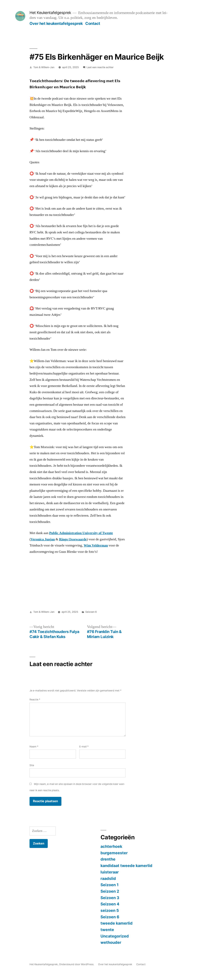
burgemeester (114, 852)
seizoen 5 (109, 910)
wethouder (110, 942)
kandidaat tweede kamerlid (126, 865)
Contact (92, 23)
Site (32, 765)
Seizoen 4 (109, 904)
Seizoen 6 (91, 611)
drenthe (107, 859)
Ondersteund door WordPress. (77, 964)
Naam (34, 746)
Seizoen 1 (109, 884)
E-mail (84, 746)
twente (107, 929)
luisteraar (109, 872)
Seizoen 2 (109, 891)
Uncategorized (114, 936)
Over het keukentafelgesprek (56, 23)
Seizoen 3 (109, 897)
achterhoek (111, 846)
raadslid (108, 878)
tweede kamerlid (116, 923)
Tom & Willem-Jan (43, 67)
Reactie (35, 699)
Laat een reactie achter (100, 67)
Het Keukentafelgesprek (50, 12)
